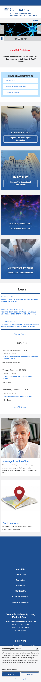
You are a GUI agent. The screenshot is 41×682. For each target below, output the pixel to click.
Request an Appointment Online (16, 86)
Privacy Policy (19, 679)
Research (20, 585)
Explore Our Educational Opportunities (20, 183)
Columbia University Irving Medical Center (20, 2)
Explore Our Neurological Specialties (20, 139)
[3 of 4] (22, 39)
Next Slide (39, 29)
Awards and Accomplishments (12, 309)
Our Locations (20, 506)
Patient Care (20, 574)
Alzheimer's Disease (8, 322)
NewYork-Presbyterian (20, 549)
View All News (20, 334)
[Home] (20, 11)
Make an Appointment (20, 602)
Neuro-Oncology (7, 296)
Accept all (11, 674)
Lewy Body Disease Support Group (17, 396)
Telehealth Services (12, 92)
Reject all (30, 674)
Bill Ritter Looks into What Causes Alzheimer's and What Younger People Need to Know (20, 325)
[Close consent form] (37, 648)
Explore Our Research (20, 228)
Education (20, 580)
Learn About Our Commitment (20, 273)
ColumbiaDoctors (20, 556)
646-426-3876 (10, 81)
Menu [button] (36, 20)
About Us (20, 569)
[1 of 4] (16, 39)
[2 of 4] (19, 39)
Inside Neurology (21, 597)
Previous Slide (2, 29)
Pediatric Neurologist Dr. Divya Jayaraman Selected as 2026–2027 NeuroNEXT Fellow (18, 313)
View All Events (20, 407)
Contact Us (20, 591)
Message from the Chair (20, 447)
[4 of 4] (25, 39)
